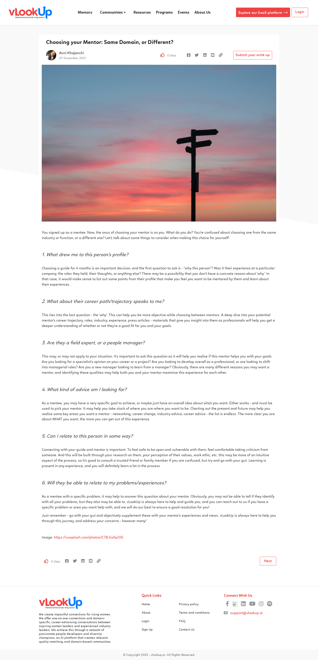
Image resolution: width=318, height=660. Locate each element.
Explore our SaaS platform (260, 13)
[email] (212, 55)
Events (183, 12)
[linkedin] (205, 55)
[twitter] (197, 55)
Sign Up (147, 629)
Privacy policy (189, 604)
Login (299, 12)
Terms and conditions (194, 613)
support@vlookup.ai (246, 613)
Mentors (85, 12)
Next (268, 561)
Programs (164, 12)
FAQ (182, 621)
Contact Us (186, 629)
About (146, 613)
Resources (142, 12)
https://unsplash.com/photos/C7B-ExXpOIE (88, 537)
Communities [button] (111, 12)
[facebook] (188, 55)
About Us (202, 12)
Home (146, 604)
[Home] (60, 602)
